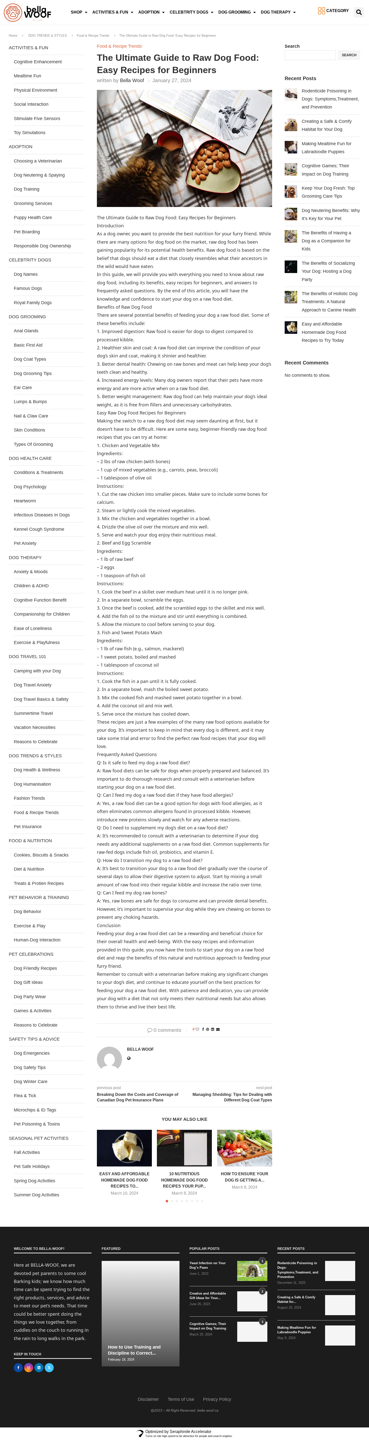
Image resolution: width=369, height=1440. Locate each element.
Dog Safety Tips (30, 1067)
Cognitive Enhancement (38, 61)
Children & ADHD (31, 585)
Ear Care (23, 387)
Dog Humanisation (32, 784)
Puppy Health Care (33, 217)
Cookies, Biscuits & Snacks (41, 855)
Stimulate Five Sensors (37, 118)
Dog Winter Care (30, 1081)
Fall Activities (27, 1152)
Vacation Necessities (34, 727)
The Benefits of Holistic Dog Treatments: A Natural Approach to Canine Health (329, 301)
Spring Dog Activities (34, 1180)
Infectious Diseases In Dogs (42, 514)
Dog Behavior (27, 911)
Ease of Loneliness (33, 628)
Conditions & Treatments (38, 472)
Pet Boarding (27, 231)
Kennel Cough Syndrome (39, 529)
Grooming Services (33, 203)
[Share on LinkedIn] (212, 1029)
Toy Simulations (29, 132)
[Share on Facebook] (203, 1029)
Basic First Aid (28, 345)
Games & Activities (32, 1010)
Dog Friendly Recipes (35, 968)
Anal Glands (26, 330)
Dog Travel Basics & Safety (41, 699)
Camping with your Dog (37, 670)
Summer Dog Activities (36, 1194)
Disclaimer (148, 1399)
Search (292, 46)
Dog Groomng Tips (33, 373)
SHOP (76, 12)
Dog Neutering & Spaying (39, 175)
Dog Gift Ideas (28, 982)
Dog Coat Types (30, 359)
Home (13, 35)
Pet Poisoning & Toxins (37, 1124)
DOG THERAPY (276, 12)
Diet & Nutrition (29, 869)
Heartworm (25, 500)
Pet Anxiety (25, 543)
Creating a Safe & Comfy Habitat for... (296, 1299)
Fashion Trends (29, 798)
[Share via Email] (218, 1029)
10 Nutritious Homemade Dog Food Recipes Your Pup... (184, 1180)
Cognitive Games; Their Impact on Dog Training (208, 1326)
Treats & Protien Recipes (39, 883)
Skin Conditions (29, 430)
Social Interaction (31, 104)
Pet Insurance (28, 826)
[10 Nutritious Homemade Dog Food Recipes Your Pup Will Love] (184, 1148)
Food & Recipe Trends (93, 35)
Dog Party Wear (30, 996)
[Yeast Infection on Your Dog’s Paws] (252, 1271)
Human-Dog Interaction (37, 939)
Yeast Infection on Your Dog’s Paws (208, 1265)
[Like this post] (197, 1029)
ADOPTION (149, 12)
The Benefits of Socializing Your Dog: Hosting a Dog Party (328, 271)
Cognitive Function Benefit (40, 600)
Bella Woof (132, 80)
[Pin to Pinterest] (207, 1029)
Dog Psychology (30, 486)
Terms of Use (181, 1399)
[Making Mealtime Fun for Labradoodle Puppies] (340, 1335)
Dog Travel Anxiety (32, 684)
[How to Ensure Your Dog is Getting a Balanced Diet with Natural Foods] (244, 1148)
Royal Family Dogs (33, 302)
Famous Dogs (28, 288)
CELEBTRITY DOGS (189, 12)
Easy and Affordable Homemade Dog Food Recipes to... (124, 1180)
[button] (359, 12)
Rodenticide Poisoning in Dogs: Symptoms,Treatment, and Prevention (330, 99)
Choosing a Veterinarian (38, 161)
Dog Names (26, 274)
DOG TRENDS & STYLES (47, 35)
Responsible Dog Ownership (42, 245)
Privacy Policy (217, 1399)
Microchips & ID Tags (35, 1109)
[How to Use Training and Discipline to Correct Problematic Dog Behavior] (140, 1313)
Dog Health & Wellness (37, 769)
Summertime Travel (33, 713)
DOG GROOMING (234, 12)
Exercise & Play (29, 925)
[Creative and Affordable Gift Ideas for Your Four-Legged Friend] (252, 1301)
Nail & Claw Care (31, 415)
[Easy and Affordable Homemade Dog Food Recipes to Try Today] (124, 1148)
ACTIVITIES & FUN (110, 12)
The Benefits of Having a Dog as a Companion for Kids (326, 241)
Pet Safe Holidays (32, 1166)
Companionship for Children (42, 614)
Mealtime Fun (27, 75)
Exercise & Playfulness (37, 642)
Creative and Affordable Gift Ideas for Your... (208, 1296)
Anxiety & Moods (31, 571)
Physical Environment (35, 90)
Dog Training (26, 189)
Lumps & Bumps (30, 401)
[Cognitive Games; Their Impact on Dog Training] (252, 1332)
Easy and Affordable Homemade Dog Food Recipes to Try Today (324, 332)
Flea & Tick (25, 1095)
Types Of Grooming (33, 444)
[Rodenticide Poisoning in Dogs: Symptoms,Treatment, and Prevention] (340, 1271)
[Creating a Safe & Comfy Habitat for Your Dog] (340, 1305)
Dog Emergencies (32, 1053)
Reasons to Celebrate (35, 741)
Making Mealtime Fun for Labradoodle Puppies (296, 1330)
